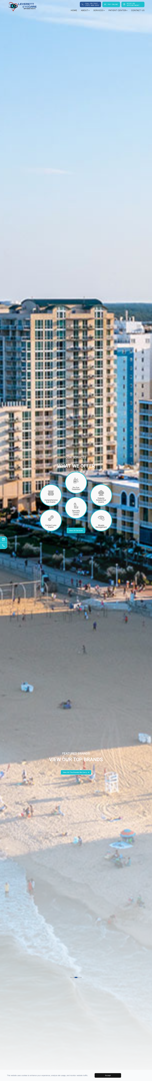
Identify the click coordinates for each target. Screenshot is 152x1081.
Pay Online (113, 4)
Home (74, 10)
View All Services (76, 530)
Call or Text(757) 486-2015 (92, 4)
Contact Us (137, 10)
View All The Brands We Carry (75, 772)
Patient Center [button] (117, 10)
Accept (108, 1075)
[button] (72, 977)
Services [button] (98, 10)
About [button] (84, 10)
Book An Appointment (133, 4)
